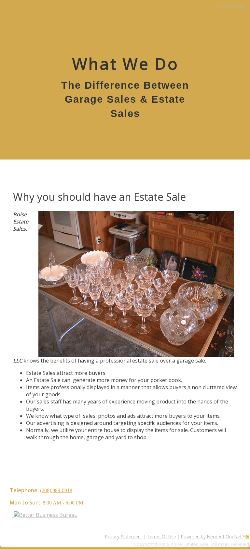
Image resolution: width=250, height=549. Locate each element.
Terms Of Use (161, 536)
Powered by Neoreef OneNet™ (213, 536)
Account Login (230, 6)
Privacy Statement (123, 536)
